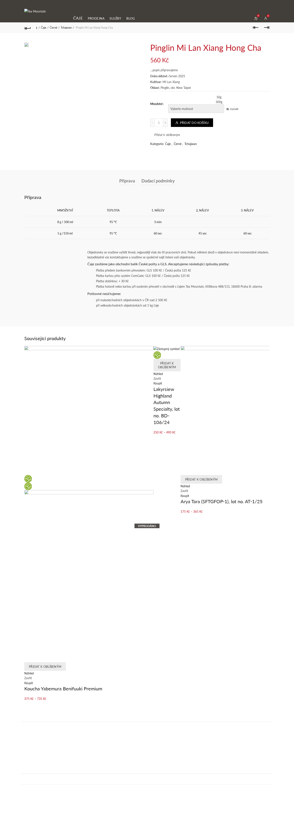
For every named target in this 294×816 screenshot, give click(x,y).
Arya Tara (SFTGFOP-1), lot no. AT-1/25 (222, 501)
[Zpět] (27, 27)
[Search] (246, 17)
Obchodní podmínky (34, 789)
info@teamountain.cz (36, 760)
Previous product (255, 27)
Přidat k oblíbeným (167, 135)
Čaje (78, 18)
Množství (156, 104)
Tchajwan (66, 27)
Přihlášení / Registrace (238, 18)
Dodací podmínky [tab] (158, 181)
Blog (130, 18)
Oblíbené (258, 16)
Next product (266, 27)
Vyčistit (234, 109)
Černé (53, 27)
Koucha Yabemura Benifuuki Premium (63, 688)
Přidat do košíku (194, 122)
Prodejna (96, 18)
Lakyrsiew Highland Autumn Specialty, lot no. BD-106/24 (166, 406)
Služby (115, 18)
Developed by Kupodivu (40, 813)
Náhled (29, 673)
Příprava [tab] (127, 181)
